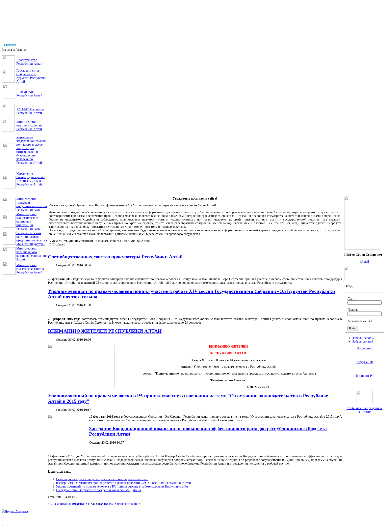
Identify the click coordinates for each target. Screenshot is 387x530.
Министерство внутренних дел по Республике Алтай (29, 125)
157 (110, 503)
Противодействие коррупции (160, 45)
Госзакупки (364, 348)
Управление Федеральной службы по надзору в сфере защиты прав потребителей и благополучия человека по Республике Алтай (31, 150)
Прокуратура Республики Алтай (29, 93)
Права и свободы (34, 45)
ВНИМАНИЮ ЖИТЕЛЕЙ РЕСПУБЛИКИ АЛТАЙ (105, 331)
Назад (66, 503)
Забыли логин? (362, 341)
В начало (56, 503)
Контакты (214, 45)
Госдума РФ (364, 362)
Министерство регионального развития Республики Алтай (31, 254)
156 (106, 503)
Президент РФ (365, 375)
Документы (126, 45)
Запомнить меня (358, 321)
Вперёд (123, 503)
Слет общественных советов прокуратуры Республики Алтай (115, 256)
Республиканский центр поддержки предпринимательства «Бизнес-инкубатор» (31, 238)
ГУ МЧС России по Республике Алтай (30, 111)
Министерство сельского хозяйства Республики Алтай (30, 268)
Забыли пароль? (363, 338)
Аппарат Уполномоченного (69, 45)
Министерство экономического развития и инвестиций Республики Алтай (29, 221)
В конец (133, 503)
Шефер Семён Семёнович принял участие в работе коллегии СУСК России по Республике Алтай (123, 482)
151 (82, 503)
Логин (351, 298)
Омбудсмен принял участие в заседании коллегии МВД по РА (98, 490)
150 (77, 503)
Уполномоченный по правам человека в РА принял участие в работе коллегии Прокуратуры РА (122, 486)
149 (72, 503)
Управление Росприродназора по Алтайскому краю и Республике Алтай (30, 179)
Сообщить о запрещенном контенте (365, 409)
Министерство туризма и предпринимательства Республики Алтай (31, 204)
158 (115, 503)
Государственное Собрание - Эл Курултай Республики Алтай (31, 76)
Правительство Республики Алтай (29, 61)
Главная (10, 45)
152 (86, 503)
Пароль (352, 309)
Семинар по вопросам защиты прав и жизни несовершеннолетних (102, 479)
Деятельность (103, 45)
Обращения (193, 45)
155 (101, 503)
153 (91, 503)
